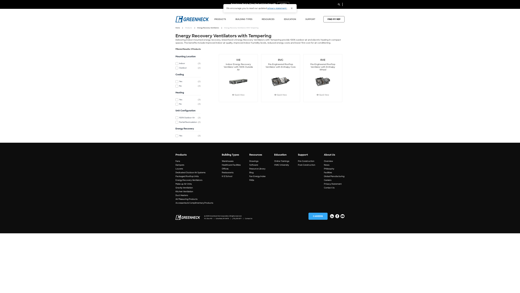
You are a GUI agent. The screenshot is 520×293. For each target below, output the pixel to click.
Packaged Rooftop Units (187, 176)
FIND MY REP (334, 19)
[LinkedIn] (332, 216)
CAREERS (318, 216)
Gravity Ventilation (184, 188)
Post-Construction (306, 165)
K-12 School (227, 176)
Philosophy (329, 169)
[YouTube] (342, 216)
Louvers (179, 169)
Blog (251, 172)
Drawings (253, 161)
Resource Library (257, 169)
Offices (225, 169)
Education (290, 19)
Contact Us (329, 188)
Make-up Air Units (184, 184)
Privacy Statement (333, 184)
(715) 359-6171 (236, 218)
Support (310, 19)
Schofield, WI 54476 (222, 218)
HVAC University (281, 165)
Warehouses (227, 161)
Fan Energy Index (257, 176)
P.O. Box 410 (208, 218)
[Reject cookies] (292, 8)
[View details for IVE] (238, 78)
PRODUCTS (220, 19)
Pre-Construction (306, 161)
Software (253, 165)
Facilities (328, 172)
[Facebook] (337, 216)
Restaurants (227, 172)
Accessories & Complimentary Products (194, 203)
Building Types (243, 19)
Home (178, 28)
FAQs (251, 180)
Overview (328, 161)
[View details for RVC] (280, 78)
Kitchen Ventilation (184, 191)
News (326, 165)
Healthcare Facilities (231, 165)
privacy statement (277, 8)
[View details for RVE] (322, 78)
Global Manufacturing (334, 176)
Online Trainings (281, 161)
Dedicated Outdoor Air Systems (190, 172)
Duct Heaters (182, 195)
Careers (327, 180)
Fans (178, 161)
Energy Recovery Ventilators (208, 28)
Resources (268, 19)
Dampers (180, 165)
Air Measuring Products (186, 199)
